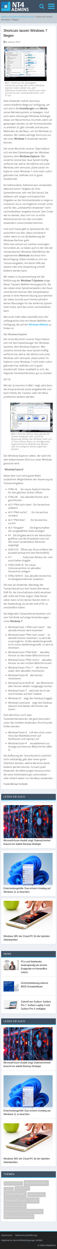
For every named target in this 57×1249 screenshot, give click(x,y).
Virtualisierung (15, 1206)
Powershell (22, 1188)
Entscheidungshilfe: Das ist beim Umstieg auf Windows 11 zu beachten (27, 890)
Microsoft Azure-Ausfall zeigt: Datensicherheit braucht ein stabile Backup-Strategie (27, 842)
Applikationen (36, 1183)
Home (4, 16)
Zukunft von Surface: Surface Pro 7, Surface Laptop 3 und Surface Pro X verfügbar (36, 1005)
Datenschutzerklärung (26, 1235)
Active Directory (13, 1183)
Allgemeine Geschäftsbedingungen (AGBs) (21, 1240)
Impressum (6, 1235)
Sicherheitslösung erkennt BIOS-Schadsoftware (34, 985)
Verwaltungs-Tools (21, 1200)
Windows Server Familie (19, 1216)
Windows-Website (38, 324)
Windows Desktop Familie (21, 16)
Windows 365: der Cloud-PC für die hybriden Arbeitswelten (27, 938)
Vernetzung (36, 1195)
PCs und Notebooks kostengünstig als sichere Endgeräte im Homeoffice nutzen (34, 966)
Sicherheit (15, 1194)
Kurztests (8, 1189)
